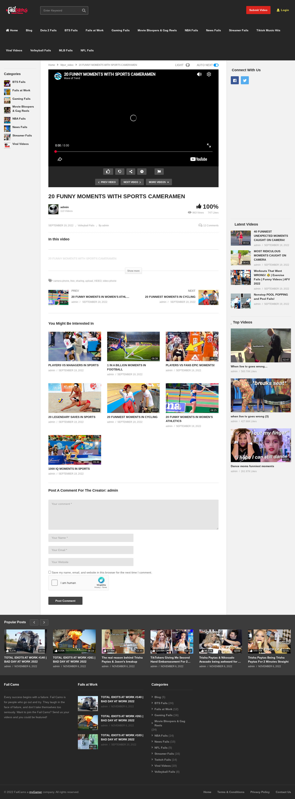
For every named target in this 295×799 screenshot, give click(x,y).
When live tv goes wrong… (249, 366)
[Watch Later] (141, 171)
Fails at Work (95, 30)
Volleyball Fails (40, 50)
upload (89, 281)
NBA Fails (191, 30)
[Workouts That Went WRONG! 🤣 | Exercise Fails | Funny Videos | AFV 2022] (241, 277)
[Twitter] (245, 80)
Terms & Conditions (230, 792)
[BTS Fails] (7, 83)
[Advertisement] (20, 217)
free (72, 281)
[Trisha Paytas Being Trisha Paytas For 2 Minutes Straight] (269, 641)
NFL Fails (87, 50)
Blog (29, 30)
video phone (109, 281)
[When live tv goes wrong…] (261, 345)
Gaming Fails (121, 30)
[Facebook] (235, 80)
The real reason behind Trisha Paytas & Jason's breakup (122, 659)
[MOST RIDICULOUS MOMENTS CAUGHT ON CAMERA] (241, 257)
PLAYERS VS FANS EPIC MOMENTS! (190, 365)
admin (64, 207)
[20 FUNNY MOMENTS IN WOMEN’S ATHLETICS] (88, 301)
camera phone (61, 281)
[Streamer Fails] (7, 137)
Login (284, 10)
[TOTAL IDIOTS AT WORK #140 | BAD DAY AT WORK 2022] (25, 641)
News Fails (213, 30)
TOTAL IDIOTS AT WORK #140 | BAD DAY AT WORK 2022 (25, 659)
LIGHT (179, 65)
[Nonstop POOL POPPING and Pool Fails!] (241, 301)
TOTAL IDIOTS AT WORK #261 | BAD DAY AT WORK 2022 (74, 659)
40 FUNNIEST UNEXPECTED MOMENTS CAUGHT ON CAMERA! (271, 236)
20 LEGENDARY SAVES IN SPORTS (71, 417)
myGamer (35, 792)
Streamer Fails (238, 30)
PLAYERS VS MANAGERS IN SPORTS (73, 365)
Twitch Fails (163, 759)
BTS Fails (71, 30)
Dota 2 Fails (48, 30)
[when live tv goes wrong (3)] (261, 395)
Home (13, 30)
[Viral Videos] (7, 145)
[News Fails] (7, 128)
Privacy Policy (260, 792)
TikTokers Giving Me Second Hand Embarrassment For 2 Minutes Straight (170, 659)
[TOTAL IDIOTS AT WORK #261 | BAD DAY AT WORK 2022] (74, 641)
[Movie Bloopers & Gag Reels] (7, 110)
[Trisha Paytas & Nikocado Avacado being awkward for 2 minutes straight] (220, 641)
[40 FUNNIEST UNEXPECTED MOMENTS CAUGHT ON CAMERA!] (241, 238)
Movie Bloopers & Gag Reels (157, 30)
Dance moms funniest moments (252, 466)
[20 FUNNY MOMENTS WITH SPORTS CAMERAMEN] (74, 346)
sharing (80, 281)
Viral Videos (14, 50)
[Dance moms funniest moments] (261, 445)
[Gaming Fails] (7, 100)
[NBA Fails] (7, 120)
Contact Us (283, 792)
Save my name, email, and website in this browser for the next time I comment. (102, 572)
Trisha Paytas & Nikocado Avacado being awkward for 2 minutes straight (219, 659)
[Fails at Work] (7, 92)
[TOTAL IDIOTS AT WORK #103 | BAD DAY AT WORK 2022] (88, 741)
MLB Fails (66, 50)
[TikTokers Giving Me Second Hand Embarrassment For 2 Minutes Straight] (172, 641)
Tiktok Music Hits (268, 30)
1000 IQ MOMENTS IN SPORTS (69, 468)
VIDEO (98, 281)
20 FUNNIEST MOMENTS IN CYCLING (132, 417)
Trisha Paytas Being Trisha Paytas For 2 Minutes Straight (268, 659)
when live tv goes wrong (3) (250, 416)
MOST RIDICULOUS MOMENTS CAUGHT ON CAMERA (270, 255)
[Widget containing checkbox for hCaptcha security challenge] (78, 582)
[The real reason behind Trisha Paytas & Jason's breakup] (123, 641)
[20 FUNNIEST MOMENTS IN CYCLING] (178, 301)
